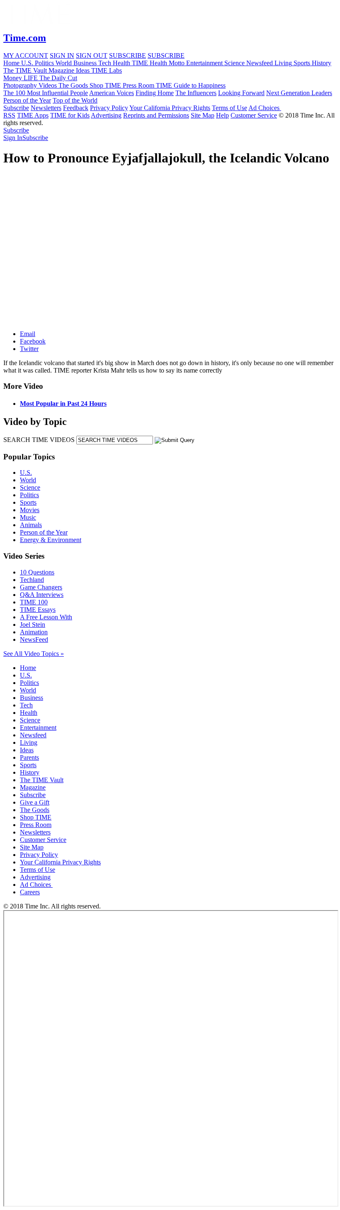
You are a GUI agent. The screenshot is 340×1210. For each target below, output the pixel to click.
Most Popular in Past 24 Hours (63, 403)
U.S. (26, 472)
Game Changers (41, 587)
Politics (29, 494)
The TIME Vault (41, 779)
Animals (31, 524)
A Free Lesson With (46, 617)
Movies (29, 509)
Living (28, 742)
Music (28, 517)
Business (31, 697)
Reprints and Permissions (156, 115)
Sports (28, 502)
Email (27, 333)
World (28, 480)
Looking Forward (241, 92)
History (29, 772)
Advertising (106, 115)
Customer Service (254, 115)
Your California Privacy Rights (169, 107)
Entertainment (38, 727)
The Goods (34, 809)
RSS (9, 115)
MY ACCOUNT (25, 55)
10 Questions (37, 572)
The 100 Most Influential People (45, 92)
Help (222, 115)
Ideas (27, 749)
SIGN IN (62, 55)
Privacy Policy (109, 107)
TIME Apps (33, 115)
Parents (29, 757)
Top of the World (75, 100)
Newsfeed (33, 735)
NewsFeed (34, 639)
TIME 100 (34, 602)
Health (28, 712)
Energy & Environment (50, 539)
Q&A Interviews (41, 594)
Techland (32, 579)
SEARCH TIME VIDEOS (39, 439)
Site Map (202, 115)
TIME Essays (38, 609)
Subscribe (16, 107)
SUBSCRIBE (127, 55)
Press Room (35, 824)
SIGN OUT (91, 55)
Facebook (33, 341)
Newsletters (46, 107)
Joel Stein (32, 624)
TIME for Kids (70, 115)
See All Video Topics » (33, 653)
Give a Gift (34, 802)
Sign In (12, 137)
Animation (34, 632)
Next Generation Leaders (299, 92)
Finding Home (155, 92)
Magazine (33, 787)
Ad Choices (264, 107)
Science (30, 487)
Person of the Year (27, 100)
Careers (30, 892)
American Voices (111, 92)
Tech (26, 705)
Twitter (29, 348)
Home (28, 667)
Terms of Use (229, 107)
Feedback (75, 107)
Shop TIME (35, 817)
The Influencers (195, 92)
